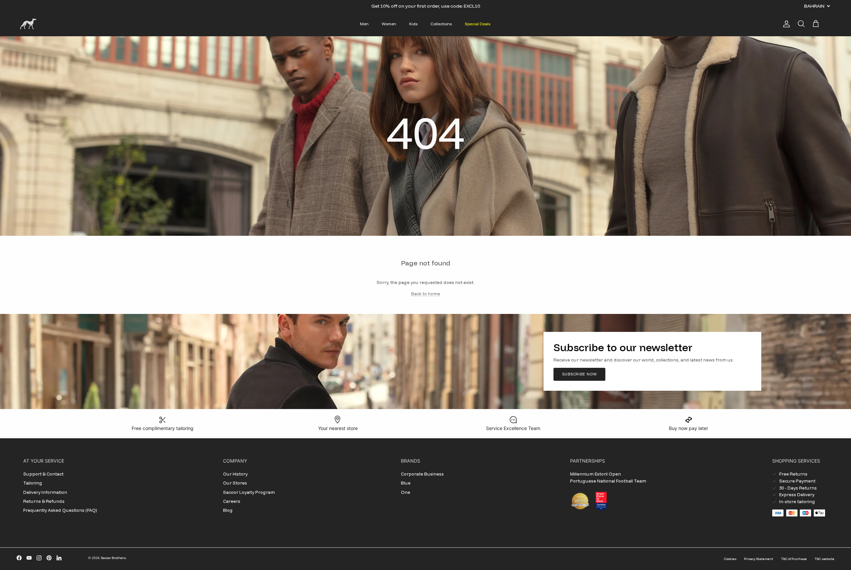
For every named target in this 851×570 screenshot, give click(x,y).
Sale (408, 6)
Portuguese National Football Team (608, 481)
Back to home (425, 293)
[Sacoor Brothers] (28, 24)
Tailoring (32, 483)
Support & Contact (43, 474)
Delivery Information (45, 492)
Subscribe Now (579, 374)
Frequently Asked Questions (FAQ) (60, 510)
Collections (441, 23)
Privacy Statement (758, 559)
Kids (413, 23)
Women (389, 23)
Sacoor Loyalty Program (249, 492)
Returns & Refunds (43, 501)
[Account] (785, 24)
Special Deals (477, 23)
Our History (235, 474)
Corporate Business (422, 474)
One (405, 492)
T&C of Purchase (794, 559)
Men (364, 23)
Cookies (730, 559)
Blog (228, 510)
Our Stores (235, 483)
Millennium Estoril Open (595, 474)
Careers (231, 501)
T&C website (824, 559)
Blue (406, 483)
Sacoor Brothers (113, 558)
